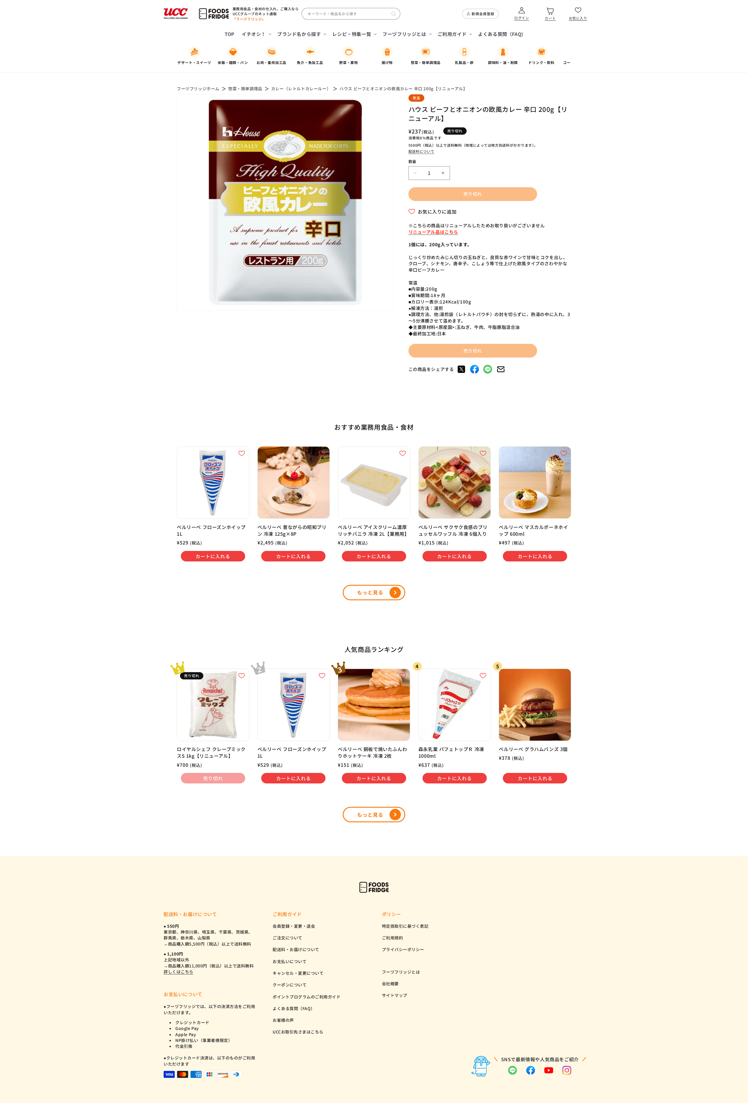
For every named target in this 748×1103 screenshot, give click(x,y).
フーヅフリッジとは (401, 972)
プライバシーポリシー (403, 949)
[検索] (393, 13)
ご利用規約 (392, 938)
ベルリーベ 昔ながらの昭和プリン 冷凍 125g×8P (292, 530)
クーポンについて (290, 985)
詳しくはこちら (178, 971)
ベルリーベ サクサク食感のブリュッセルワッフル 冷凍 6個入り (453, 530)
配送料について (421, 151)
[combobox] (351, 13)
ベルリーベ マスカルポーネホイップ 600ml (533, 530)
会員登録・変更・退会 (294, 926)
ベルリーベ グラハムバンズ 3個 (533, 749)
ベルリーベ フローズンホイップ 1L (211, 530)
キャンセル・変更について (298, 973)
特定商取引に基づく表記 (405, 926)
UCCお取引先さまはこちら (298, 1032)
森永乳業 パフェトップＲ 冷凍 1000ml (451, 752)
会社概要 (390, 983)
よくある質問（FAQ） (294, 1008)
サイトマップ (394, 995)
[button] (256, 34)
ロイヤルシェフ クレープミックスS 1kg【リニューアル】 (211, 752)
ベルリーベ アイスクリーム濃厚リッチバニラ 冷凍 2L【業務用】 (373, 530)
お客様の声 (283, 1020)
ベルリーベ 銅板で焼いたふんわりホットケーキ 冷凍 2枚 (372, 752)
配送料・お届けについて (296, 949)
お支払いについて (290, 961)
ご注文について (287, 938)
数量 (412, 161)
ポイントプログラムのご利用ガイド (306, 997)
